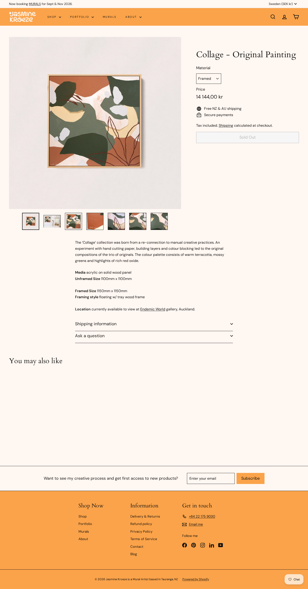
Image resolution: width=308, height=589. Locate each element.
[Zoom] (95, 123)
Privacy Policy (141, 531)
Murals (109, 17)
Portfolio (80, 17)
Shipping (226, 125)
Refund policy (141, 524)
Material (203, 67)
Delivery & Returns (145, 516)
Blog (133, 554)
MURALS (35, 4)
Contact (136, 546)
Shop (52, 17)
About (131, 17)
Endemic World (152, 309)
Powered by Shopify (195, 579)
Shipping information (96, 324)
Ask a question (90, 336)
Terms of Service (143, 539)
